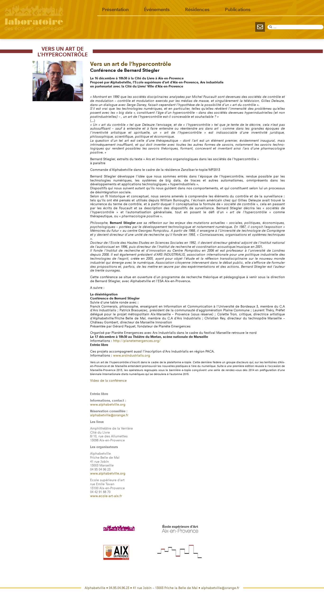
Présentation (115, 9)
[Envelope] (260, 27)
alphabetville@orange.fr (109, 415)
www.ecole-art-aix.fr (106, 496)
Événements (157, 9)
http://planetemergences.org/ (137, 341)
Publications (237, 9)
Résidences (197, 9)
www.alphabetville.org (107, 405)
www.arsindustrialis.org (131, 355)
